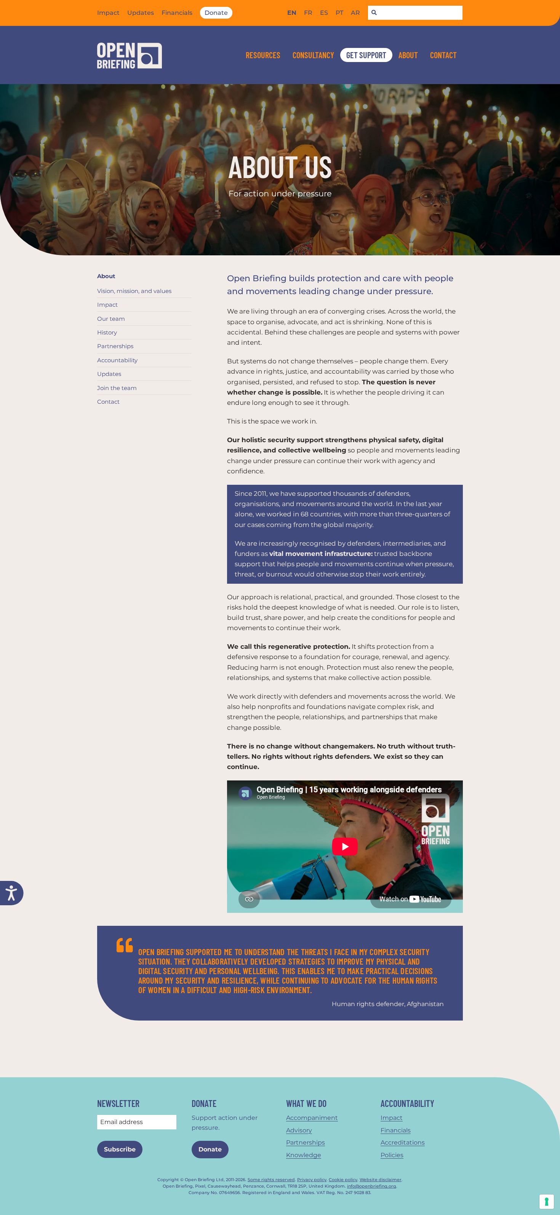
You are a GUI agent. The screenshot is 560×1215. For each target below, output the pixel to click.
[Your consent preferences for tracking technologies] (546, 1201)
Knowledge (303, 1155)
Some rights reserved (271, 1179)
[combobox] (415, 13)
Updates (140, 12)
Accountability (117, 360)
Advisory (299, 1130)
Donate (216, 12)
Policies (392, 1155)
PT (339, 12)
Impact (108, 12)
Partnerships (115, 346)
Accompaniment (312, 1117)
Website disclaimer (381, 1179)
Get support (366, 55)
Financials (177, 12)
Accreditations (403, 1142)
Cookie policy (343, 1179)
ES (324, 12)
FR (308, 12)
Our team (111, 318)
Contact (443, 55)
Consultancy (313, 55)
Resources (263, 55)
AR (355, 12)
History (107, 332)
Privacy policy (311, 1179)
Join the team (117, 388)
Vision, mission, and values (134, 291)
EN (291, 12)
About (408, 55)
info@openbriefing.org (371, 1186)
